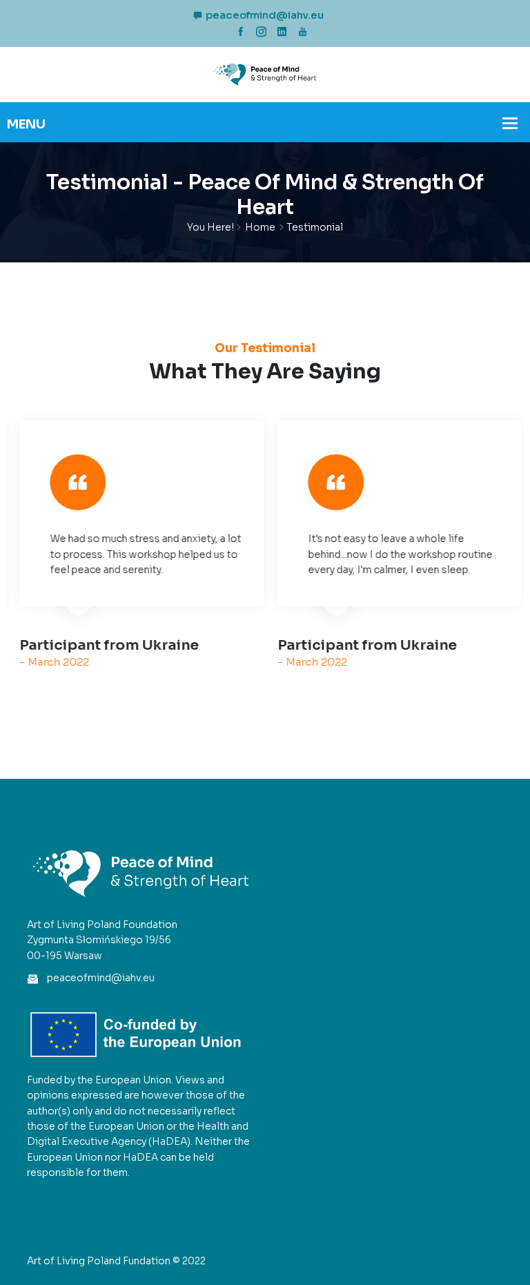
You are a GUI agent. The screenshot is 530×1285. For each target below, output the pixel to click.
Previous (36, 562)
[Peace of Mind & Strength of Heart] (265, 74)
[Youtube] (302, 31)
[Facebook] (240, 31)
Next (494, 562)
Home (260, 227)
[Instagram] (261, 31)
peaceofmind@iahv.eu (265, 14)
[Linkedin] (282, 31)
